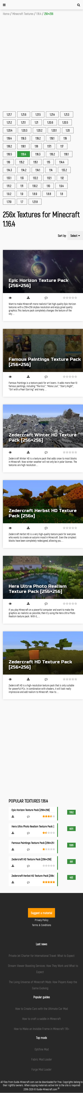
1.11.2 (9, 186)
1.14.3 (9, 170)
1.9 (21, 194)
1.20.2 (39, 130)
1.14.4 (61, 162)
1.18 (36, 146)
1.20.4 (9, 130)
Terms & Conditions (41, 925)
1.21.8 (35, 202)
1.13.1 (9, 178)
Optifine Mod (42, 1049)
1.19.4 (9, 138)
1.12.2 (35, 178)
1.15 (48, 162)
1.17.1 (49, 146)
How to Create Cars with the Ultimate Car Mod (41, 1008)
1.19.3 (23, 138)
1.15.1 (35, 162)
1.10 (48, 186)
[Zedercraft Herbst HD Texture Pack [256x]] (43, 501)
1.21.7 (9, 114)
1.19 (65, 138)
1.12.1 (49, 178)
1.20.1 (54, 130)
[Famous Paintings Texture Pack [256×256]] (43, 350)
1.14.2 (23, 170)
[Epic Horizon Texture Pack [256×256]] (43, 271)
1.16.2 (52, 154)
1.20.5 (65, 122)
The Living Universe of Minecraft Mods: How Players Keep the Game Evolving (43, 985)
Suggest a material (41, 913)
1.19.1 (52, 138)
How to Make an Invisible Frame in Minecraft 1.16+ (41, 1029)
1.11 (21, 186)
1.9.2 (9, 194)
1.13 (22, 178)
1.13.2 (64, 170)
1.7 (22, 202)
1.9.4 (61, 186)
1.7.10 (9, 202)
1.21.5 (38, 114)
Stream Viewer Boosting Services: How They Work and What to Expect (43, 969)
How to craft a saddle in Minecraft (41, 1018)
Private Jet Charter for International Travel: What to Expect (42, 955)
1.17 (62, 146)
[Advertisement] (41, 59)
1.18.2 (9, 146)
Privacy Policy (41, 920)
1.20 (68, 130)
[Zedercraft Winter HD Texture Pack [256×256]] (43, 426)
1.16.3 (38, 154)
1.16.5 (9, 154)
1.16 (8, 162)
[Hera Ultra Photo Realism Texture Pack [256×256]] (43, 577)
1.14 (51, 170)
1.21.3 (66, 114)
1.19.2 (38, 138)
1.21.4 (52, 114)
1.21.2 (9, 122)
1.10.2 (34, 186)
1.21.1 (23, 122)
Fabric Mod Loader (41, 1059)
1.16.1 (66, 154)
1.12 (62, 178)
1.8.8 (48, 194)
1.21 (36, 122)
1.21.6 (23, 114)
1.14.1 (38, 170)
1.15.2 (21, 162)
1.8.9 (34, 194)
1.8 (61, 194)
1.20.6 (50, 122)
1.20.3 (24, 130)
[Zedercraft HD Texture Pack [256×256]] (43, 653)
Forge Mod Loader (41, 1069)
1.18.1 (23, 146)
